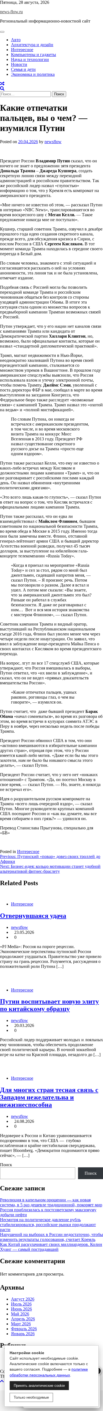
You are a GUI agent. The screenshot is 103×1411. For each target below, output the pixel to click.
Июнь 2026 (21, 1309)
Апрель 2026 (23, 1318)
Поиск (6, 1164)
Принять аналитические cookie (39, 1386)
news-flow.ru (11, 11)
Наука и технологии (30, 59)
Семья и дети (23, 69)
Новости (19, 64)
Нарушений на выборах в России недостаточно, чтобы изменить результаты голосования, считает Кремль (51, 1237)
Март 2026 (21, 1323)
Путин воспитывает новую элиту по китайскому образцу (49, 1005)
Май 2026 (20, 1314)
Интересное (22, 49)
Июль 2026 (21, 1304)
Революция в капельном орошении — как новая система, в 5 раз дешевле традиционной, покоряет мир (51, 1202)
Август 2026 (22, 1299)
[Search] (2, 88)
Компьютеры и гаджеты (33, 54)
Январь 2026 (23, 1333)
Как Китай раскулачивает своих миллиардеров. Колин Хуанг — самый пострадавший (51, 1247)
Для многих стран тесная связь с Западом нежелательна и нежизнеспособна (49, 1097)
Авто (16, 39)
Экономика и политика (33, 74)
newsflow (53, 141)
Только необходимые (31, 1397)
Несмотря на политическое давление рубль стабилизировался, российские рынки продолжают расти (48, 1224)
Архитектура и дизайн (32, 44)
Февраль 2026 (24, 1328)
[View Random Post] (2, 83)
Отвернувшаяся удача (33, 915)
